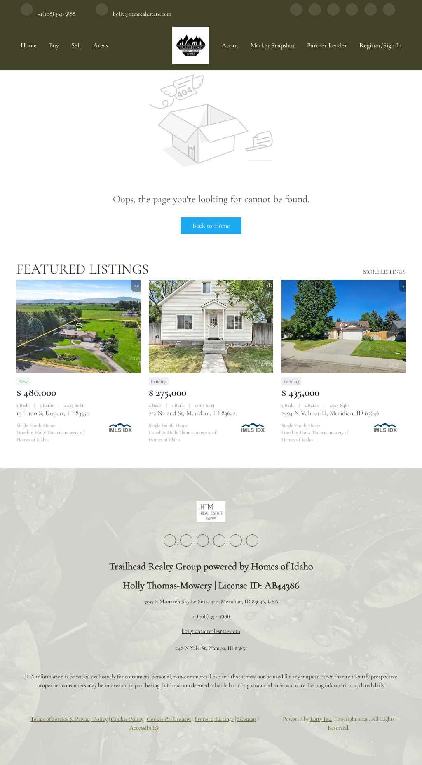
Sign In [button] (392, 45)
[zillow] (333, 13)
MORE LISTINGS (384, 271)
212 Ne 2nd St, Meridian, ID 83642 (192, 413)
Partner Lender (327, 45)
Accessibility (144, 727)
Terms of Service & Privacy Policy (69, 718)
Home (29, 45)
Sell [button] (76, 45)
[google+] (389, 13)
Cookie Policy (127, 718)
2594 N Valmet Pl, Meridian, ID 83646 (330, 413)
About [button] (230, 45)
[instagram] (352, 13)
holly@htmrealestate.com (211, 631)
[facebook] (296, 13)
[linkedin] (315, 13)
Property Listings (214, 718)
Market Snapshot (273, 45)
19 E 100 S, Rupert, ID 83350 (53, 413)
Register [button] (370, 45)
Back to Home (211, 226)
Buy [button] (54, 45)
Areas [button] (100, 45)
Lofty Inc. (321, 718)
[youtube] (370, 13)
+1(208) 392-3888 (211, 616)
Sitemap (246, 718)
